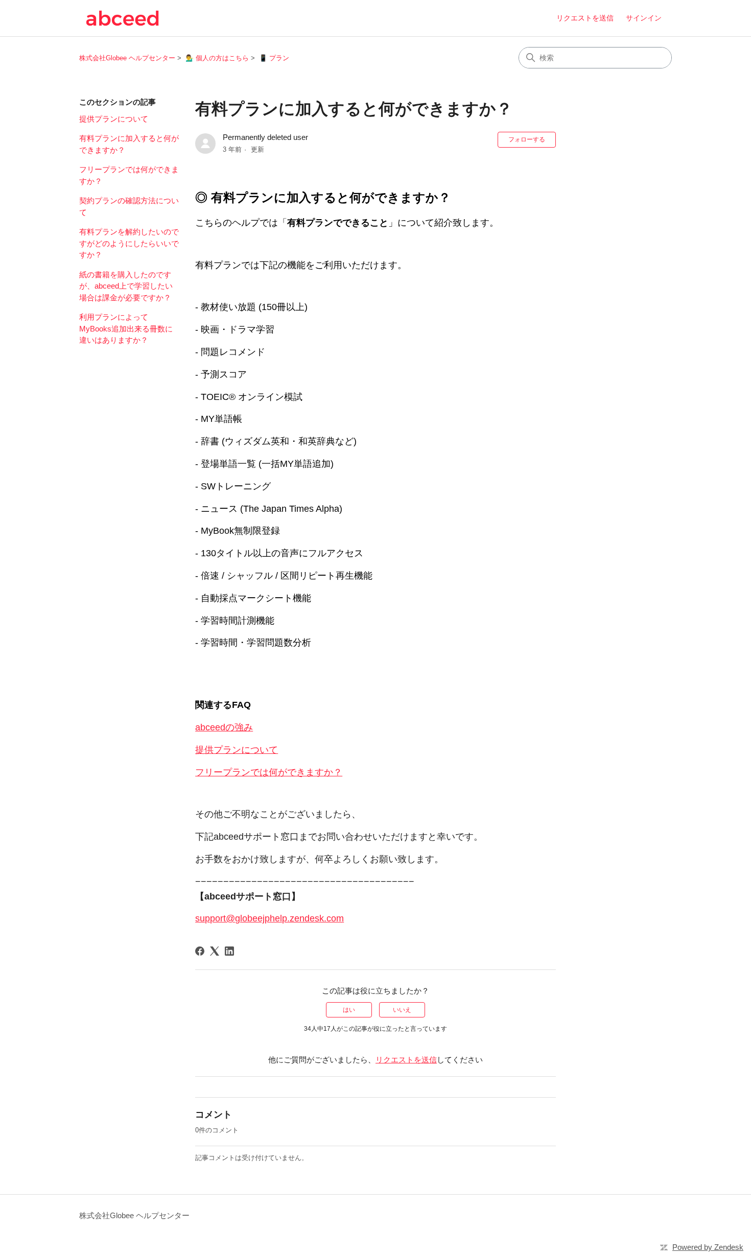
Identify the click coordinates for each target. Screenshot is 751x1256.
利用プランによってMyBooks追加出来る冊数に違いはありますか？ (126, 328)
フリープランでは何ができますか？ (129, 175)
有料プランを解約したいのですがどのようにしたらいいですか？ (129, 243)
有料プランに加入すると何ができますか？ (129, 144)
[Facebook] (199, 951)
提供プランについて (113, 118)
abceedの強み (224, 727)
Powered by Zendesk (707, 1247)
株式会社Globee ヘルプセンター (127, 58)
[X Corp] (214, 951)
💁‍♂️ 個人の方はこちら (217, 58)
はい (349, 1009)
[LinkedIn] (229, 951)
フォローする (526, 139)
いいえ (402, 1009)
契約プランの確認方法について (129, 206)
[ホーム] (122, 18)
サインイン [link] (644, 18)
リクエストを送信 (585, 18)
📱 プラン (274, 58)
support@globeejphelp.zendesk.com (269, 918)
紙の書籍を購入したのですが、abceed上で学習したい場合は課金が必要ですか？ (126, 286)
